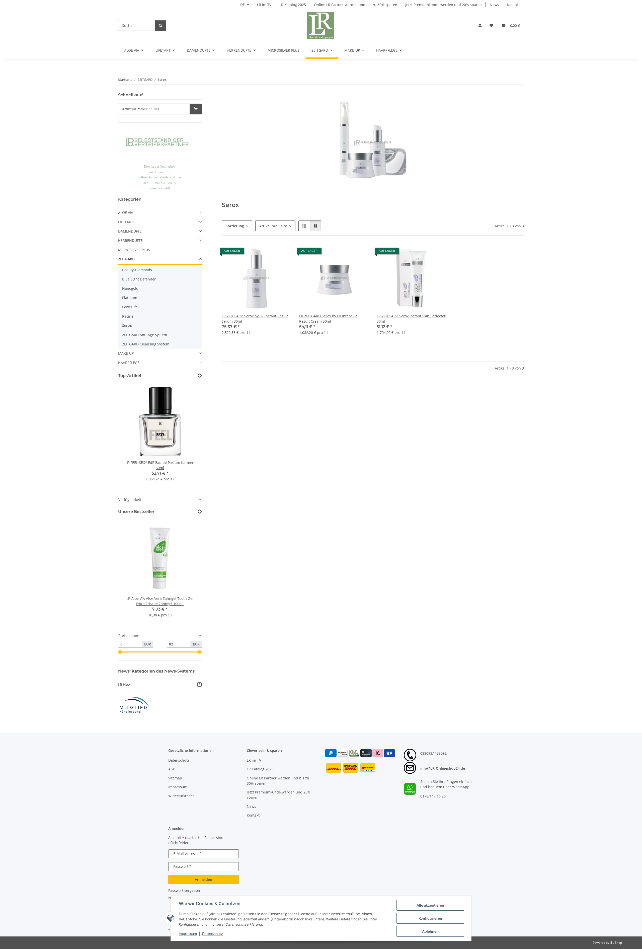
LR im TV (264, 4)
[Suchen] (160, 25)
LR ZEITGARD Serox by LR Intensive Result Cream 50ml (328, 319)
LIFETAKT (125, 222)
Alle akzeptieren (430, 905)
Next (189, 436)
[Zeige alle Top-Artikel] (200, 375)
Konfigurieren (430, 918)
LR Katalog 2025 (292, 4)
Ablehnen (430, 931)
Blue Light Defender (139, 279)
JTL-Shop (616, 942)
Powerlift (129, 307)
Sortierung (235, 226)
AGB (171, 769)
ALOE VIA (125, 212)
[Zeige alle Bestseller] (200, 511)
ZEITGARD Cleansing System (145, 344)
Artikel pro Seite (273, 226)
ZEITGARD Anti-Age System (144, 334)
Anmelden (203, 879)
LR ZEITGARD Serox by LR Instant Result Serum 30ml (255, 319)
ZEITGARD (126, 259)
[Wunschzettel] (491, 25)
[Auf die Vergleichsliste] (269, 252)
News (494, 4)
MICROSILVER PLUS (134, 249)
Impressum (188, 933)
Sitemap (175, 778)
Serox (127, 325)
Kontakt (513, 4)
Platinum (129, 297)
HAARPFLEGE (128, 362)
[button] (480, 25)
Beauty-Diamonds (137, 269)
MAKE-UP (126, 353)
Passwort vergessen (184, 890)
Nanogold (130, 288)
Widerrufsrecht (181, 795)
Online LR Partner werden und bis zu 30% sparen (355, 4)
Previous (130, 436)
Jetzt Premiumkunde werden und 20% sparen (443, 4)
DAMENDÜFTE (130, 231)
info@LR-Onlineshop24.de (442, 768)
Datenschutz (212, 933)
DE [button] (242, 4)
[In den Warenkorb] (196, 109)
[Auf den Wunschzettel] (282, 252)
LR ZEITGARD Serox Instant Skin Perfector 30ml (411, 319)
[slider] (120, 652)
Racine (127, 316)
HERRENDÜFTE (130, 240)
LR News (159, 684)
